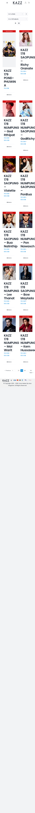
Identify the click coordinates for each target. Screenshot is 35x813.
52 (31, 370)
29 (24, 370)
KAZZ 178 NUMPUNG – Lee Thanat (11, 290)
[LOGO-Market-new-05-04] (17, 2)
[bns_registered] (26, 380)
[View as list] (19, 23)
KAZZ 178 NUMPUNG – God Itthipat (11, 127)
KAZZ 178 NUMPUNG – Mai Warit (11, 342)
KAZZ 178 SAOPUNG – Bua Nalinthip (11, 238)
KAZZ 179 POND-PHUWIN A (10, 78)
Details (10, 94)
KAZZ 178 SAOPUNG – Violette (11, 183)
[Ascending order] (26, 14)
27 (18, 370)
